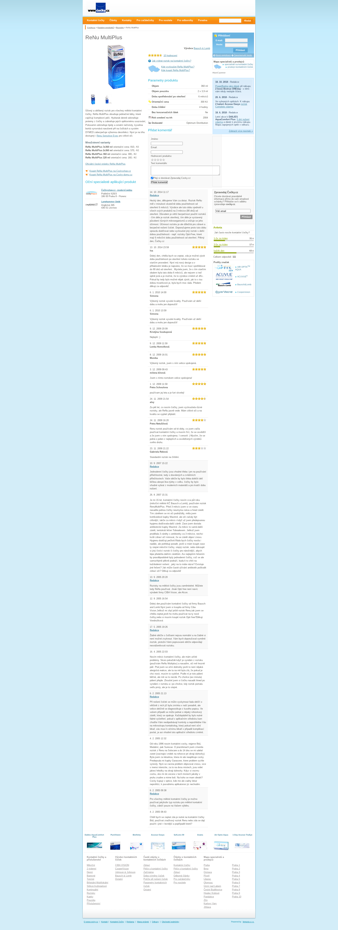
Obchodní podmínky (170, 922)
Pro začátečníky (182, 879)
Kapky (90, 896)
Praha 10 (236, 896)
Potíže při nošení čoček (155, 879)
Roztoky (120, 28)
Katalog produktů (106, 28)
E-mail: (219, 40)
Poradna (202, 20)
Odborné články (182, 875)
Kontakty (127, 20)
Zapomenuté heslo (243, 55)
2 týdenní (91, 868)
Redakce (154, 195)
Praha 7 (236, 886)
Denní (90, 872)
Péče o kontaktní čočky (155, 868)
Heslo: (219, 44)
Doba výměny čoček (153, 875)
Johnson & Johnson (125, 872)
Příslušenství (93, 903)
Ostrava (208, 872)
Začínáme (148, 872)
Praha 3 (236, 872)
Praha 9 (236, 893)
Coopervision (243, 292)
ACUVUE (242, 277)
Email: (154, 147)
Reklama (130, 922)
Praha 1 (236, 865)
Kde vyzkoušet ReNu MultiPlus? (177, 66)
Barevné (91, 875)
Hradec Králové (211, 893)
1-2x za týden (221, 238)
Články (113, 20)
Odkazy (155, 922)
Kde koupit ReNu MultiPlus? (175, 70)
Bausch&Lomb (244, 284)
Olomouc (208, 882)
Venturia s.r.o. (248, 922)
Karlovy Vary (210, 903)
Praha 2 (236, 868)
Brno (206, 868)
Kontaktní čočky (182, 865)
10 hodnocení (170, 55)
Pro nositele (180, 882)
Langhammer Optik (110, 201)
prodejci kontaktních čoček (240, 67)
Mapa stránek (143, 922)
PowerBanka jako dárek (227, 86)
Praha (207, 865)
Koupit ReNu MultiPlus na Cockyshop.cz (110, 171)
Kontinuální (92, 889)
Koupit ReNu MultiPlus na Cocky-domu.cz (110, 174)
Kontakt (104, 922)
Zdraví (146, 865)
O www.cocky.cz (91, 922)
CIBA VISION (122, 865)
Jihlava (207, 907)
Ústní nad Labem (212, 886)
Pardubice (209, 896)
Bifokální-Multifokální (97, 882)
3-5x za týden (221, 244)
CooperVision (122, 868)
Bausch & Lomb (202, 48)
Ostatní (119, 879)
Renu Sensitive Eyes (107, 135)
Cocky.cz (91, 28)
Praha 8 (236, 889)
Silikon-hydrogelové (97, 886)
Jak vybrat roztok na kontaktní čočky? (171, 60)
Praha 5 (236, 879)
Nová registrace (223, 55)
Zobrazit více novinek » (241, 131)
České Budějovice (213, 889)
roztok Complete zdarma (231, 105)
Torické (90, 879)
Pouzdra (91, 900)
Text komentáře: (159, 163)
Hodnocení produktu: (161, 156)
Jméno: (154, 139)
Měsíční (91, 865)
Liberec (207, 879)
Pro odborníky (185, 20)
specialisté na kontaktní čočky (239, 64)
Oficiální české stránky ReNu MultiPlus (105, 164)
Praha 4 (236, 875)
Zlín (206, 900)
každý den (219, 250)
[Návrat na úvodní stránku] (101, 7)
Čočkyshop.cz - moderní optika (116, 190)
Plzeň (206, 875)
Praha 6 (236, 882)
